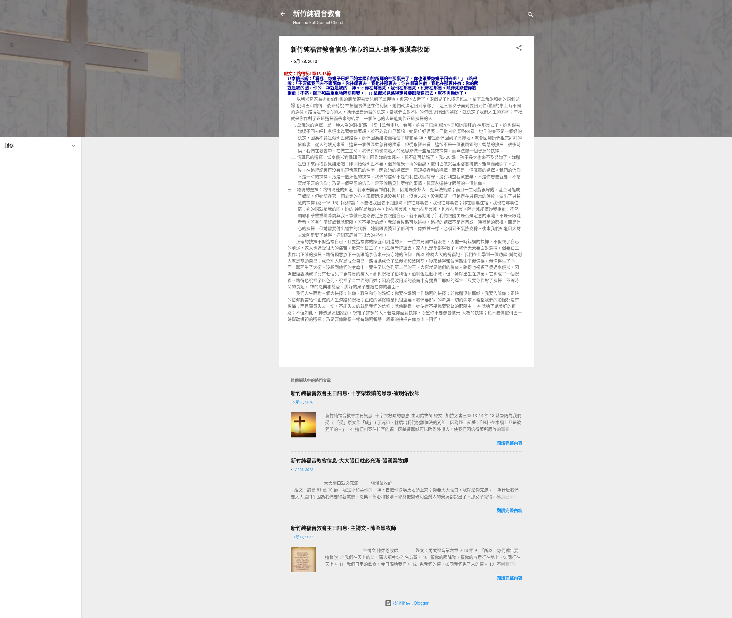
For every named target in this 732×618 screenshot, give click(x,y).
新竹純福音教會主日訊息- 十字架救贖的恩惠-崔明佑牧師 (355, 393)
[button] (519, 48)
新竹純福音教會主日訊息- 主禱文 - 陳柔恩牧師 (343, 528)
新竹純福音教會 (317, 14)
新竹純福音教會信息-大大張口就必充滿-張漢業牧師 (349, 461)
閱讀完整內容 (509, 443)
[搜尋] (530, 15)
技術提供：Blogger (410, 603)
